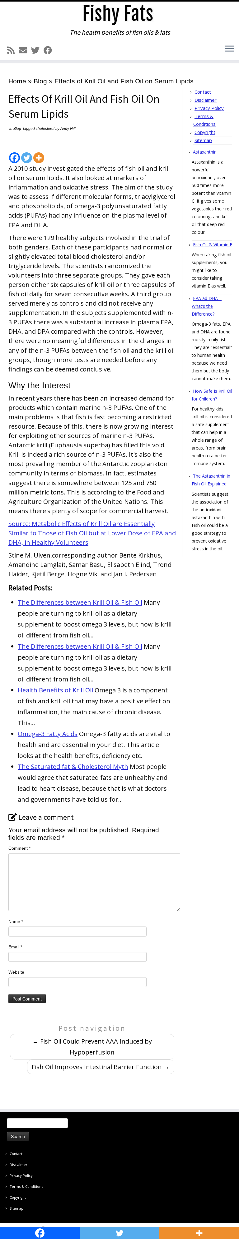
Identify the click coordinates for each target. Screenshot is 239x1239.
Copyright (204, 132)
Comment (19, 848)
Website (16, 972)
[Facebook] (14, 157)
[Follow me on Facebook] (50, 50)
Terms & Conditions (26, 1186)
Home (17, 81)
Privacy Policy (209, 108)
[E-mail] (25, 50)
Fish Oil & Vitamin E (212, 245)
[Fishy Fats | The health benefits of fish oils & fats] (119, 15)
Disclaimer (205, 100)
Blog (40, 81)
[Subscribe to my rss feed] (13, 50)
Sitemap (203, 140)
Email (15, 946)
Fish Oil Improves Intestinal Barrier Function (101, 1067)
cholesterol (45, 128)
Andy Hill (68, 128)
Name (15, 921)
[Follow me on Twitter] (37, 50)
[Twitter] (26, 157)
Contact (202, 92)
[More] (38, 157)
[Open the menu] (229, 49)
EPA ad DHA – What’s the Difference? (207, 306)
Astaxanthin (205, 152)
